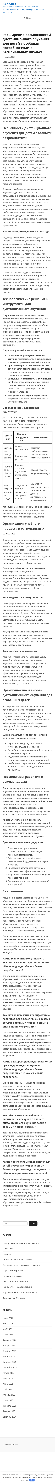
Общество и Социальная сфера (18, 1259)
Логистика (8, 1248)
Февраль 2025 (9, 1405)
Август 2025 (8, 1373)
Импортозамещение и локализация (21, 1243)
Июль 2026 (8, 1318)
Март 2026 (8, 1334)
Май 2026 (7, 1329)
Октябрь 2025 (9, 1362)
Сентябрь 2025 (10, 1367)
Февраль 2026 (9, 1340)
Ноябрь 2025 (9, 1356)
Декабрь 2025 (9, 1351)
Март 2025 (8, 1400)
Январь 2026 (9, 1345)
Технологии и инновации (15, 1281)
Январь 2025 (9, 1411)
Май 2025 (7, 1389)
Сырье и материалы (13, 1270)
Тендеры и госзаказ (12, 1276)
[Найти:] (15, 1223)
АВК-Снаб (9, 4)
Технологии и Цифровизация (17, 1286)
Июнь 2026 (8, 1323)
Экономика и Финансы (14, 1298)
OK (32, 1480)
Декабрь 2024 (9, 1416)
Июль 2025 (8, 1378)
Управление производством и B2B (20, 1292)
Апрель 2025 (9, 1394)
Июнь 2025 (8, 1383)
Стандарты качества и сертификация (21, 1265)
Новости (7, 1254)
